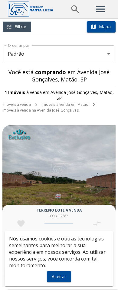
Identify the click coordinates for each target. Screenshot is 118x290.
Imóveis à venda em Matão (65, 104)
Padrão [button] (16, 53)
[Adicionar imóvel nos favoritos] (21, 223)
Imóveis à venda (16, 104)
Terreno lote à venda (59, 210)
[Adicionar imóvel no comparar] (97, 223)
